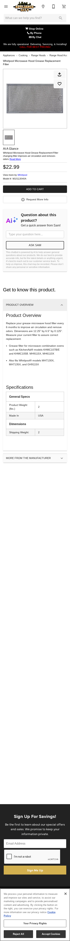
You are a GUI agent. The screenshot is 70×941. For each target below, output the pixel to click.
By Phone (36, 33)
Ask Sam (35, 245)
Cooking (23, 55)
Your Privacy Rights (35, 923)
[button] (5, 6)
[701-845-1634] (53, 6)
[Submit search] (61, 18)
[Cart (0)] (64, 6)
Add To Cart (35, 189)
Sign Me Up (35, 870)
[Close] (65, 894)
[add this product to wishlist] (60, 83)
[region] (35, 914)
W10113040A (19, 179)
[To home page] (24, 6)
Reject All (18, 934)
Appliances (9, 55)
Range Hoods (38, 55)
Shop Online (36, 29)
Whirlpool (22, 175)
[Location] (43, 6)
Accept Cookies (51, 934)
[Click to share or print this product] (60, 74)
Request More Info (37, 199)
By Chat (36, 37)
